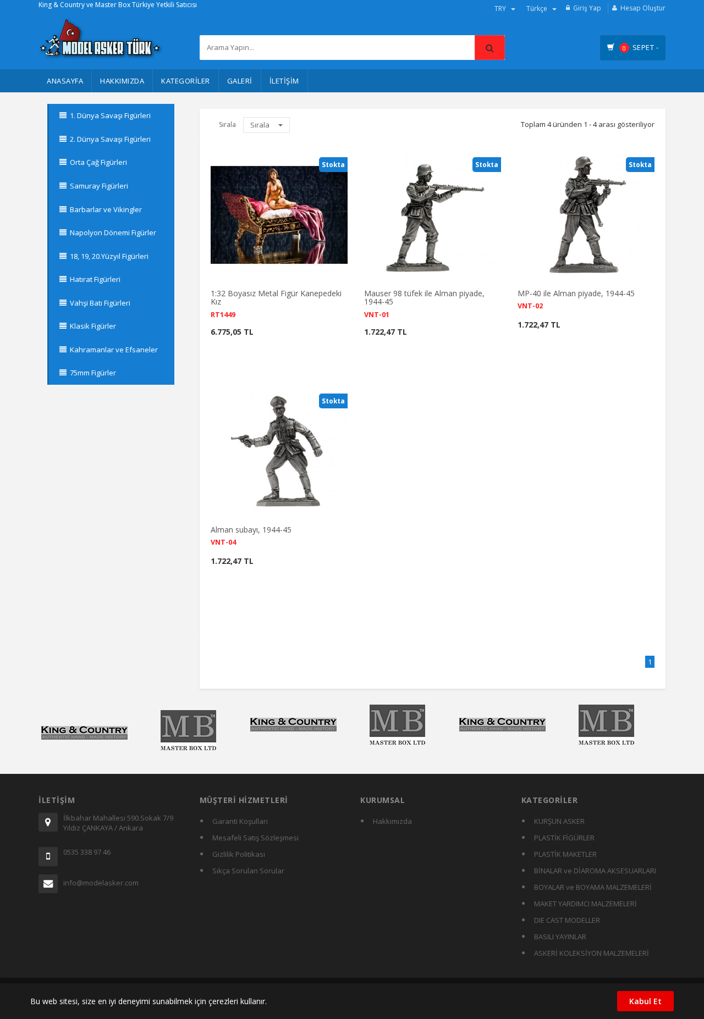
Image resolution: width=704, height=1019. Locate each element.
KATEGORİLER (185, 81)
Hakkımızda (122, 81)
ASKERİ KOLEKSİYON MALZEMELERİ (591, 953)
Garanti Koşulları (240, 821)
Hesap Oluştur (643, 8)
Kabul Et (645, 1001)
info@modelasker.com (101, 883)
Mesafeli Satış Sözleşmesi (255, 838)
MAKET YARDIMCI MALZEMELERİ (585, 904)
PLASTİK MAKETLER (565, 854)
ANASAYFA (65, 81)
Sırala (260, 125)
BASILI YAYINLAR (560, 937)
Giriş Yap (587, 8)
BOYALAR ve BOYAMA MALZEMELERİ (593, 887)
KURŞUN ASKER (559, 821)
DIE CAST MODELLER (567, 920)
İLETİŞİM (284, 81)
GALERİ (239, 81)
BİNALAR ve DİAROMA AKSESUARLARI (595, 871)
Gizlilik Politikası (238, 854)
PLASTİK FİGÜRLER (564, 838)
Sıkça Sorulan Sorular (248, 871)
